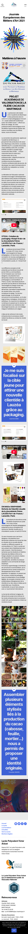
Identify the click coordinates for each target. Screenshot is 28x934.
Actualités (5, 829)
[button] (24, 200)
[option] (14, 865)
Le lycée (4, 825)
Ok (14, 930)
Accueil (4, 823)
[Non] (26, 927)
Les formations (6, 827)
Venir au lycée (6, 832)
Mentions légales (7, 834)
